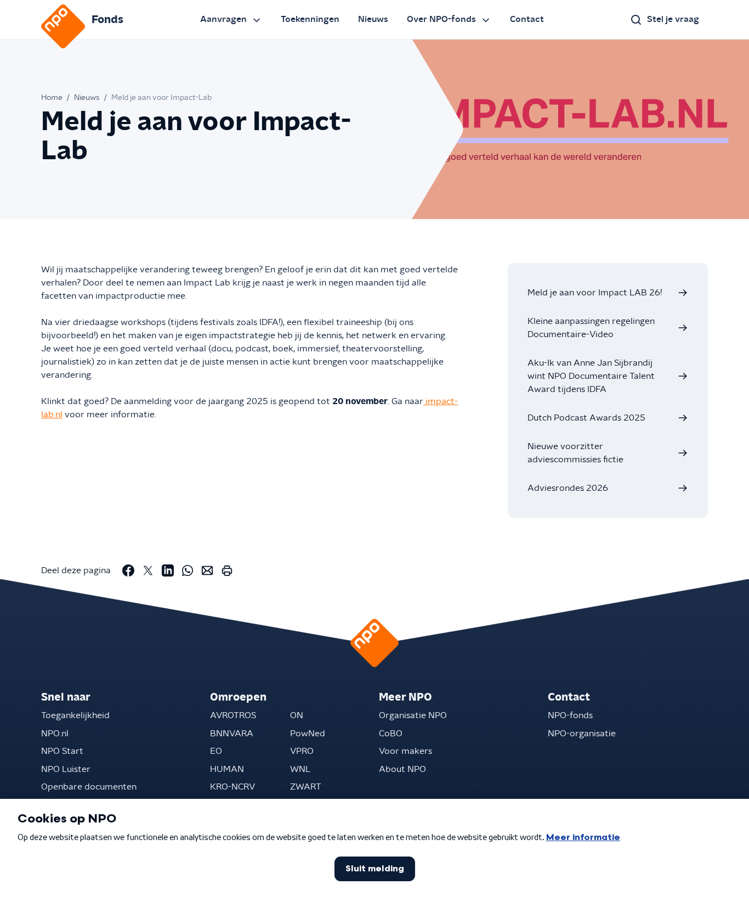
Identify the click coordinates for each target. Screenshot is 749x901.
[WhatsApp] (187, 570)
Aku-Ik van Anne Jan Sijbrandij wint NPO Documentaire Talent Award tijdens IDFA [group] (591, 376)
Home (52, 98)
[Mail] (207, 570)
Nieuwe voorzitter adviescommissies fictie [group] (575, 453)
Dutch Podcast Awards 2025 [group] (586, 417)
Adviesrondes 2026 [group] (567, 488)
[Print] (227, 570)
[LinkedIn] (168, 570)
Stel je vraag (673, 19)
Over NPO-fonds (441, 19)
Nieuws (373, 19)
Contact (527, 19)
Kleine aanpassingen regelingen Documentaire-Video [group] (591, 328)
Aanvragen (223, 19)
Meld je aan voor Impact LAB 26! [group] (594, 292)
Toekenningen (310, 19)
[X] (148, 570)
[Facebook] (128, 570)
